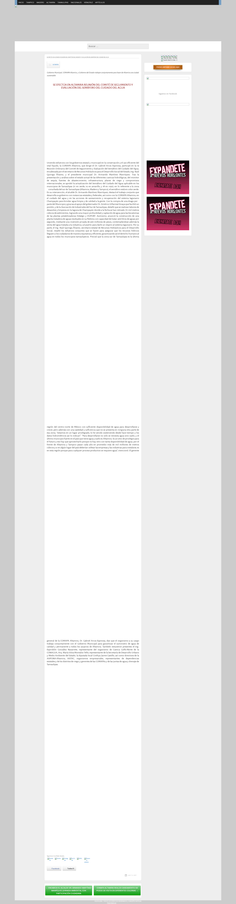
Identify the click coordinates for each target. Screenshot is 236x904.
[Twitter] (58, 861)
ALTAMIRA (50, 2)
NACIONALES (76, 2)
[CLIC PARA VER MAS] (168, 130)
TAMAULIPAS (63, 2)
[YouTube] (73, 861)
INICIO (21, 2)
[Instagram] (65, 861)
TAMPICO (30, 2)
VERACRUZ (88, 2)
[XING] (80, 861)
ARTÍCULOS (100, 2)
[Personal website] (87, 861)
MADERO (40, 2)
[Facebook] (50, 861)
